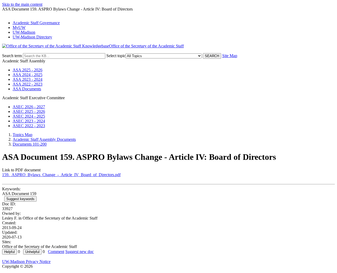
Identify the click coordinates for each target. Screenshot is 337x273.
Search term (12, 55)
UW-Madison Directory (32, 37)
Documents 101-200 (30, 144)
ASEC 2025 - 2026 (29, 111)
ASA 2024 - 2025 (27, 74)
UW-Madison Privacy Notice (26, 261)
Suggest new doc (79, 251)
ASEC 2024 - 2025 (29, 116)
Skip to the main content (22, 4)
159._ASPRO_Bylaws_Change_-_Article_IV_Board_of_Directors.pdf (61, 174)
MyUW (19, 27)
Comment (56, 251)
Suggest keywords (20, 199)
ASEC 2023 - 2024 (29, 121)
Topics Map (22, 134)
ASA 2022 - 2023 (27, 84)
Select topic (116, 55)
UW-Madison (24, 32)
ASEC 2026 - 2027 (29, 107)
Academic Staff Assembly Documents (44, 139)
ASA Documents (27, 89)
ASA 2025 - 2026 (27, 70)
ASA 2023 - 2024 (27, 79)
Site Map (229, 55)
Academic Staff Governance (36, 23)
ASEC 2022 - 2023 (29, 125)
